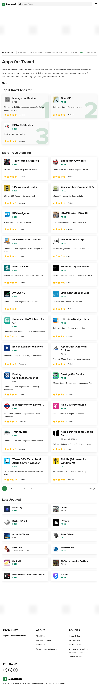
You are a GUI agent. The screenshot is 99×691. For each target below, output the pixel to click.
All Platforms (7, 52)
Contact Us (40, 645)
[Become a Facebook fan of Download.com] (5, 670)
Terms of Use (74, 640)
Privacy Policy (74, 636)
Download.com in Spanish (46, 649)
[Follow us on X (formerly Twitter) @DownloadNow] (10, 670)
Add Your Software (43, 640)
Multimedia (22, 52)
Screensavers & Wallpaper (53, 52)
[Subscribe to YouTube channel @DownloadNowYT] (15, 670)
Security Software (71, 52)
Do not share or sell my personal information (78, 650)
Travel (81, 52)
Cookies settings (75, 656)
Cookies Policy (75, 645)
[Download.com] (9, 4)
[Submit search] (20, 4)
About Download (42, 636)
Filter (4, 83)
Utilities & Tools (90, 52)
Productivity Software (35, 52)
